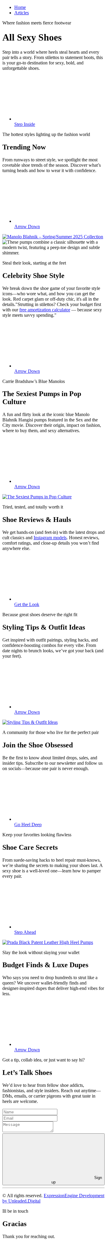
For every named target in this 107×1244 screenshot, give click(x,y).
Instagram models (50, 537)
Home (20, 7)
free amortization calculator (44, 309)
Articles (21, 12)
